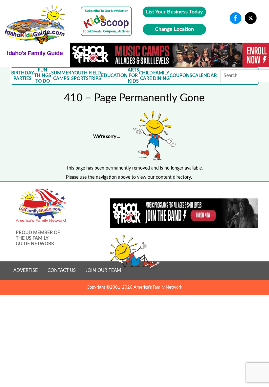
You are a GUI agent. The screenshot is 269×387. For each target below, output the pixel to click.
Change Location (174, 29)
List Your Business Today (174, 11)
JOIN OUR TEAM (103, 270)
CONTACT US (62, 270)
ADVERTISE (25, 270)
